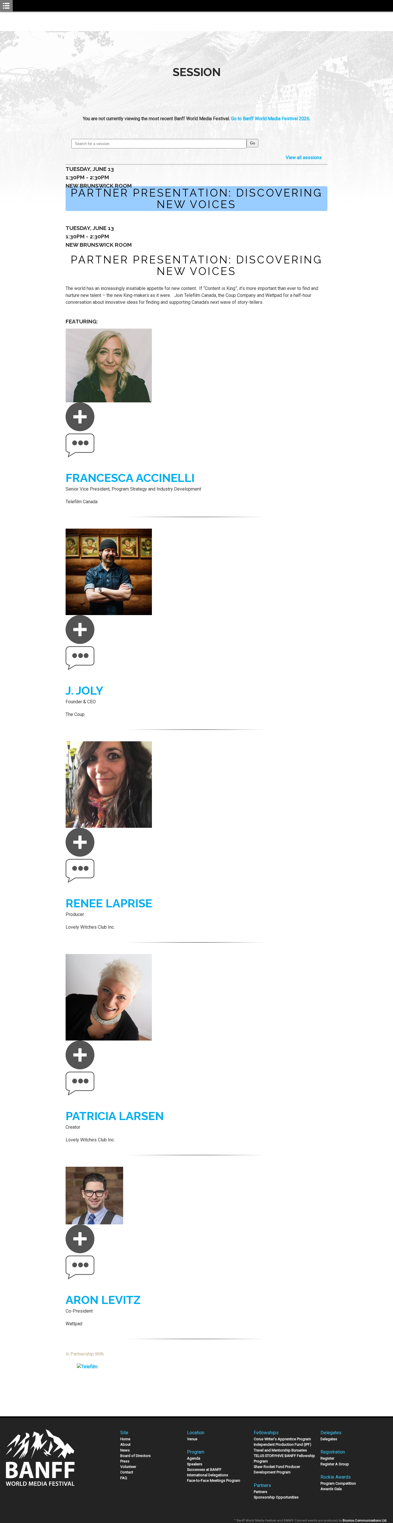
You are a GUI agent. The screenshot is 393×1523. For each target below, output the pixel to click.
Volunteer (128, 1466)
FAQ (123, 1478)
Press (124, 1461)
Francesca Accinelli (130, 478)
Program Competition (338, 1483)
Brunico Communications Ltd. (365, 1520)
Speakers (194, 1464)
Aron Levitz (103, 1300)
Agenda (193, 1458)
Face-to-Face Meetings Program (213, 1480)
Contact (126, 1472)
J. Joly (84, 690)
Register (327, 1458)
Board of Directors (135, 1456)
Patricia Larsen (115, 1116)
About (125, 1444)
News (125, 1450)
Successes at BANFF (204, 1469)
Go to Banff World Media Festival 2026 (270, 118)
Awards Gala (331, 1489)
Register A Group (334, 1464)
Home (125, 1439)
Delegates (328, 1439)
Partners (260, 1492)
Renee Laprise (109, 903)
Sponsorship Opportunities (276, 1497)
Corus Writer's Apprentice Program (282, 1439)
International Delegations (207, 1475)
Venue (192, 1439)
